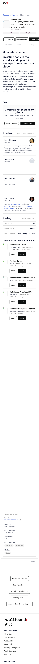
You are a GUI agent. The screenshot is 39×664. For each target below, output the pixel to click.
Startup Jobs (9, 637)
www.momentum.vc (11, 520)
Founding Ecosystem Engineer (22, 308)
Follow (10, 39)
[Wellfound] (5, 3)
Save (13, 254)
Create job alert (21, 39)
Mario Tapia (9, 198)
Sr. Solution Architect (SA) (21, 292)
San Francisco (9, 527)
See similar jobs (11, 123)
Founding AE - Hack (18, 244)
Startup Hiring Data (12, 648)
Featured (8, 644)
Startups (15, 15)
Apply (22, 254)
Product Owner (16, 261)
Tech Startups (10, 651)
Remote (7, 654)
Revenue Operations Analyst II (22, 277)
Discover (6, 15)
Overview (8, 634)
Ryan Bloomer (10, 140)
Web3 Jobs (8, 641)
